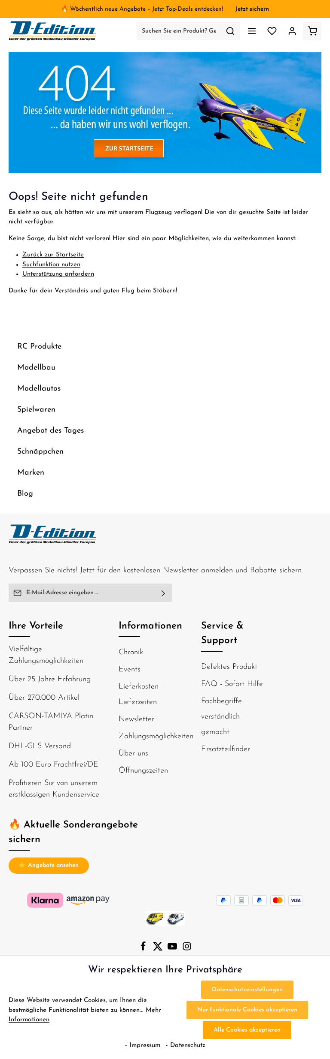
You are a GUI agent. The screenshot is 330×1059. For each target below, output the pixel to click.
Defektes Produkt (229, 667)
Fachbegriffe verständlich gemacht (221, 717)
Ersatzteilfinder (225, 749)
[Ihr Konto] (292, 31)
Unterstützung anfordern (58, 274)
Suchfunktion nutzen (51, 265)
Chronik (131, 652)
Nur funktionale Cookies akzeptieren (247, 1010)
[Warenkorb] (312, 31)
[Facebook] (144, 949)
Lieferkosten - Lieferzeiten (141, 694)
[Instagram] (187, 949)
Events (130, 670)
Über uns (133, 754)
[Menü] (251, 31)
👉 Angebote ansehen (49, 865)
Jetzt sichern (252, 9)
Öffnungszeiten (143, 771)
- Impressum (143, 1045)
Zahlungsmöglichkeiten (156, 736)
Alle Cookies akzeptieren (247, 1030)
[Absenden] (163, 593)
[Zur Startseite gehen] (53, 31)
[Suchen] (230, 30)
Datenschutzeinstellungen (247, 990)
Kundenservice (75, 795)
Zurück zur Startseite (53, 255)
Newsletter (136, 719)
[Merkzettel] (272, 31)
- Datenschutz (185, 1045)
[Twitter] (158, 949)
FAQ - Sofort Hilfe (232, 684)
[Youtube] (173, 949)
